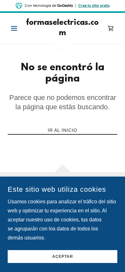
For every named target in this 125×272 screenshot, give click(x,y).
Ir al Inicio (62, 130)
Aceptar (62, 256)
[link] (62, 28)
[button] (16, 28)
